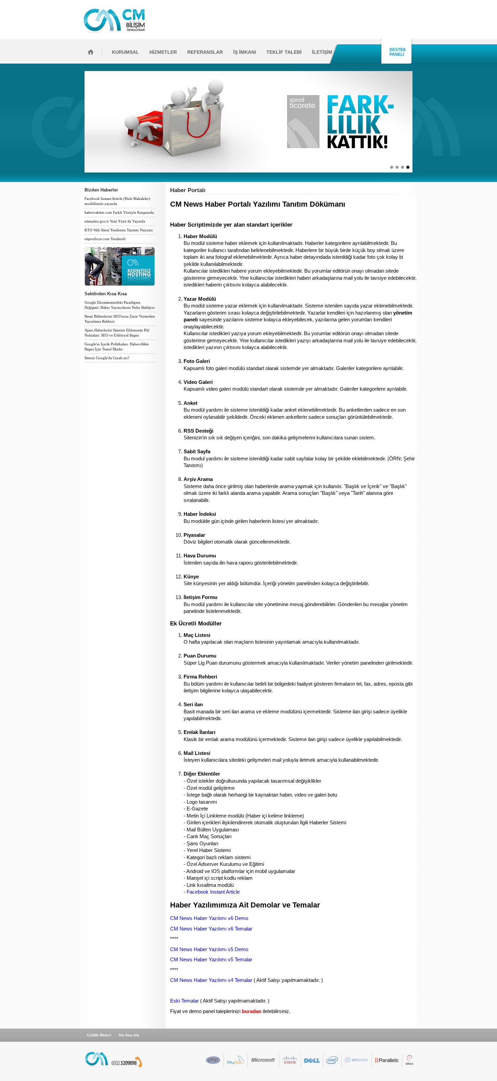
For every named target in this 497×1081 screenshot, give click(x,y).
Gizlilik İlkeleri (99, 1035)
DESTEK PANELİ (396, 52)
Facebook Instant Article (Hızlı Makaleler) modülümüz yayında (117, 201)
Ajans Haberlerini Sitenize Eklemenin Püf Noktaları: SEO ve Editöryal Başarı (117, 332)
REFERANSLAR (205, 52)
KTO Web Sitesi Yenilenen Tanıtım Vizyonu (119, 230)
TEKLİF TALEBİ (284, 52)
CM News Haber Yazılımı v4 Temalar (211, 980)
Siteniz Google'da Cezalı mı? (107, 358)
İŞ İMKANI (244, 52)
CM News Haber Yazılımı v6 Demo (209, 918)
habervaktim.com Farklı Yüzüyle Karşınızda (119, 212)
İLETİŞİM (322, 52)
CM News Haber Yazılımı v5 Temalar (211, 959)
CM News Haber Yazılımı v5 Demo (209, 949)
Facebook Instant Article (213, 892)
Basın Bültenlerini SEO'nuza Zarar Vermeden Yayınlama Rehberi (120, 318)
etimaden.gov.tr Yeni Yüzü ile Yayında (115, 221)
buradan (251, 1011)
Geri (82, 121)
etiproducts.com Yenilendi (105, 239)
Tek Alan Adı (128, 1035)
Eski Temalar (184, 1001)
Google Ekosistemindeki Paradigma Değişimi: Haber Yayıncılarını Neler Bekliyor (120, 304)
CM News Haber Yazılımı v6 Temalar (211, 929)
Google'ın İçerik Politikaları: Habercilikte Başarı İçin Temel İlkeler (117, 346)
